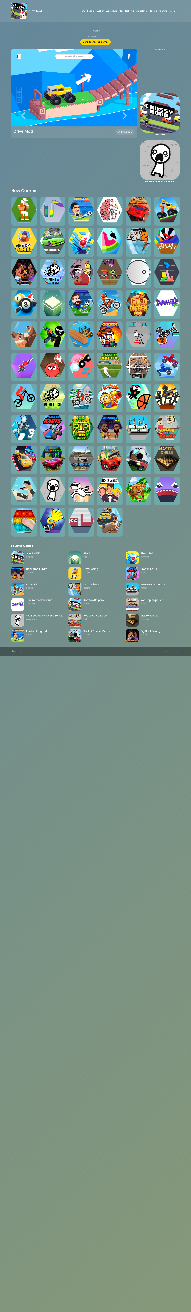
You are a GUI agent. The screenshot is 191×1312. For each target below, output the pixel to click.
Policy (177, 651)
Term (160, 651)
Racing (153, 10)
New (83, 10)
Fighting (129, 10)
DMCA (168, 651)
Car (121, 10)
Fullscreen (126, 131)
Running (163, 10)
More (172, 10)
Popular (91, 10)
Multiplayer (141, 10)
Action (100, 10)
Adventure (111, 10)
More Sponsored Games (95, 41)
